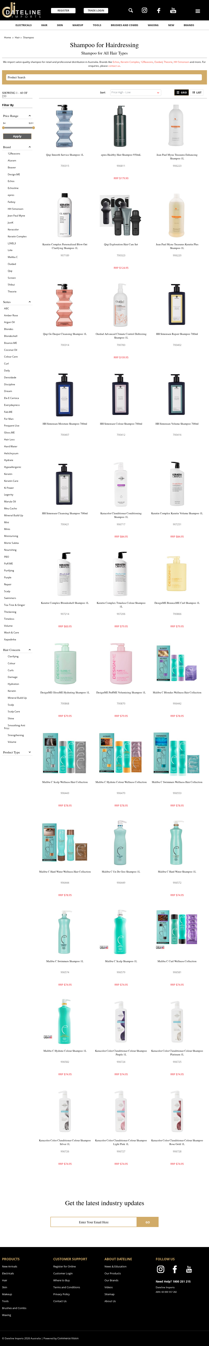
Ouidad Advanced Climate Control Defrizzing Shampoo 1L (121, 335)
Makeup (77, 25)
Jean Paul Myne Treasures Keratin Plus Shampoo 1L (177, 246)
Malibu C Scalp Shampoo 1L (121, 961)
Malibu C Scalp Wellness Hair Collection (65, 782)
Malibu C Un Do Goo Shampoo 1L (121, 871)
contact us (114, 66)
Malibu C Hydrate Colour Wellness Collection (121, 782)
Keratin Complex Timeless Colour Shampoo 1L (121, 604)
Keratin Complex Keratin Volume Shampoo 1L (177, 513)
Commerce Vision (68, 1338)
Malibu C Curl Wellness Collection (177, 961)
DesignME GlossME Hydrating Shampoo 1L (65, 692)
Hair (44, 25)
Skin (60, 25)
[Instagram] (144, 11)
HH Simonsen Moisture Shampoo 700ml (65, 423)
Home (8, 37)
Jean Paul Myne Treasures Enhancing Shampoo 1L (177, 156)
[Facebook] (158, 11)
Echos (116, 62)
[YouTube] (173, 11)
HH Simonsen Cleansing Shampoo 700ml (65, 513)
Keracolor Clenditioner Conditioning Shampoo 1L (121, 515)
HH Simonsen (182, 62)
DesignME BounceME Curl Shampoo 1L (177, 603)
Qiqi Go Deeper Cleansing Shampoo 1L (65, 334)
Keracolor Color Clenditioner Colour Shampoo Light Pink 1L (121, 1142)
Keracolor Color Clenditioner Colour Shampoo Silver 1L (65, 1142)
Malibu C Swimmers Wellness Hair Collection (177, 782)
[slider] (3, 127)
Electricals (24, 25)
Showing (15, 94)
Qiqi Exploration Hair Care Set (121, 244)
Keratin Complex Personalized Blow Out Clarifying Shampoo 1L (64, 246)
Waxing (153, 25)
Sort (102, 92)
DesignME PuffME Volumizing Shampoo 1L (121, 692)
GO (148, 1222)
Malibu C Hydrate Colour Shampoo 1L (65, 1051)
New (171, 25)
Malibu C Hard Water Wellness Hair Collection (65, 871)
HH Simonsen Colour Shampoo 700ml (121, 423)
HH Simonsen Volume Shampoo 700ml (177, 423)
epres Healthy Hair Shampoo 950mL (121, 155)
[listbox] (135, 92)
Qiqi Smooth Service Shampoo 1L (65, 155)
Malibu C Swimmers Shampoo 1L (64, 961)
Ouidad (158, 62)
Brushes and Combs (124, 25)
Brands (189, 25)
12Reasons (147, 62)
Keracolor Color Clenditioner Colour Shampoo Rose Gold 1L (177, 1142)
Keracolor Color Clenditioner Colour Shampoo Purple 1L (121, 1052)
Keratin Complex (130, 62)
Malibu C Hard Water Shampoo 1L (177, 871)
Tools (97, 25)
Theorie (168, 62)
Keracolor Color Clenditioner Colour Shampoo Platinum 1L (177, 1052)
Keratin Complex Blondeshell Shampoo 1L (65, 603)
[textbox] (100, 77)
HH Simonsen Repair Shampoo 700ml (177, 334)
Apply (17, 136)
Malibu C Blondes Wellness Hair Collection (177, 692)
